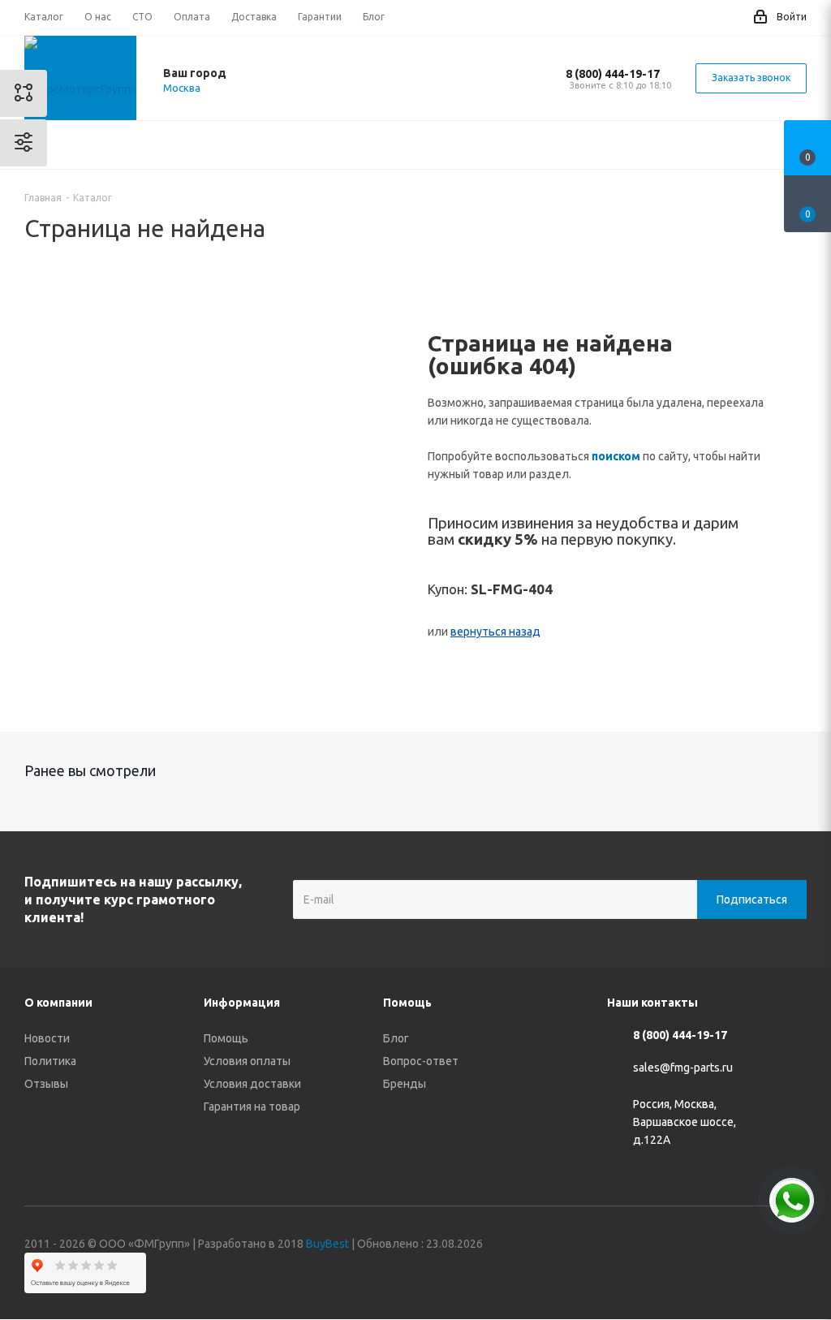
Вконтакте (673, 1246)
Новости (47, 1038)
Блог (396, 1038)
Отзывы (46, 1083)
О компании (58, 1002)
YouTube (754, 1246)
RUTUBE (794, 1246)
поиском (616, 456)
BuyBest (327, 1243)
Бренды (404, 1083)
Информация (242, 1002)
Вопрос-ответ (421, 1061)
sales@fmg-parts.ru (683, 1068)
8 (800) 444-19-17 (613, 73)
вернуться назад (495, 631)
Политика (50, 1061)
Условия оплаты (247, 1061)
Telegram (713, 1246)
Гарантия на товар (252, 1106)
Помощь (226, 1038)
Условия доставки (252, 1083)
